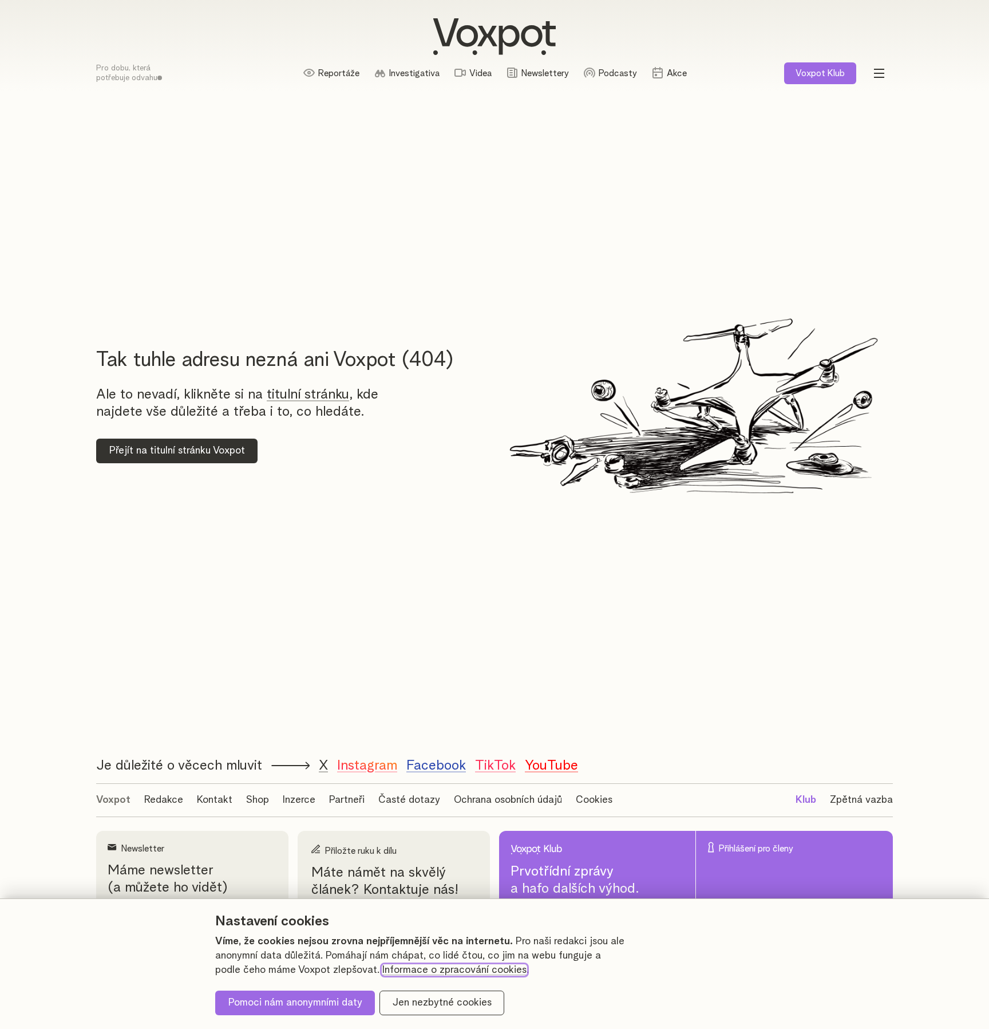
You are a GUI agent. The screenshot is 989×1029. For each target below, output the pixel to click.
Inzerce (299, 800)
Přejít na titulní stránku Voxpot (177, 450)
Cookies (594, 800)
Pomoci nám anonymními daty (295, 1003)
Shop (257, 800)
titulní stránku (308, 394)
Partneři (347, 800)
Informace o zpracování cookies (454, 970)
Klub (820, 73)
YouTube (551, 765)
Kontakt (214, 800)
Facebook (436, 765)
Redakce (163, 800)
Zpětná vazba (861, 800)
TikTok (495, 765)
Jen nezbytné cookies (442, 1003)
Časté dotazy (409, 800)
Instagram (367, 765)
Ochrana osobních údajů (508, 800)
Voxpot (113, 800)
